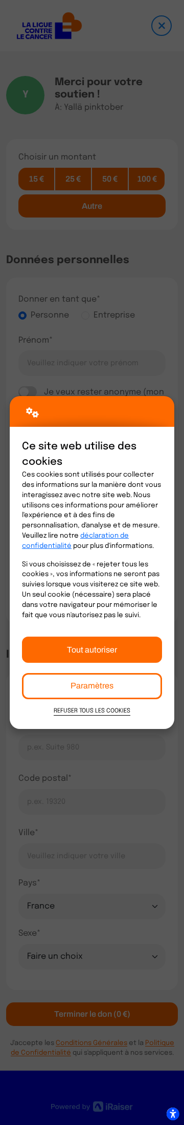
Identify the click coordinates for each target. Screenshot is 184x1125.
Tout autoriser (92, 649)
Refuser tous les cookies (92, 711)
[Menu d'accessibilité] (173, 1114)
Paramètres (92, 685)
